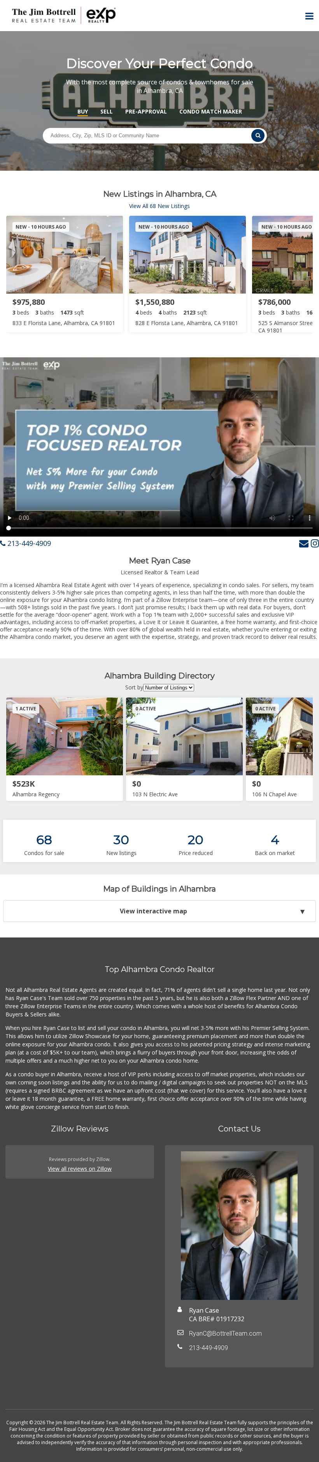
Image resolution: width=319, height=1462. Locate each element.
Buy (82, 111)
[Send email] (303, 543)
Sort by (134, 687)
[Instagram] (315, 543)
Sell (106, 111)
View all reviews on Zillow (80, 1168)
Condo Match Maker (210, 111)
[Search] (258, 135)
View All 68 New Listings (159, 206)
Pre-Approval (146, 111)
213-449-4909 (28, 543)
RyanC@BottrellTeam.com (225, 1333)
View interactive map (153, 911)
